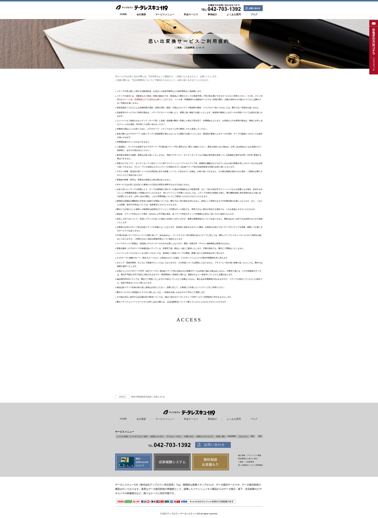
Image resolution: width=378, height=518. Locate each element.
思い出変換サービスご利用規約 (250, 465)
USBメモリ (188, 436)
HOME (123, 14)
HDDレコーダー (157, 436)
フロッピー (243, 436)
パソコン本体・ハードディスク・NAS (132, 436)
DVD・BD (220, 436)
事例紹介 (212, 14)
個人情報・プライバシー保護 (249, 455)
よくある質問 (234, 14)
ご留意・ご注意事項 (246, 462)
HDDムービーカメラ (205, 436)
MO (252, 436)
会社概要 (141, 14)
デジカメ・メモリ (174, 436)
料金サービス (191, 14)
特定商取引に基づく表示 (248, 459)
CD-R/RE (232, 436)
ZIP (260, 436)
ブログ (254, 14)
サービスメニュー (164, 14)
